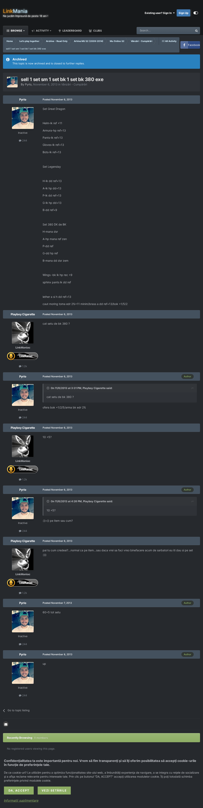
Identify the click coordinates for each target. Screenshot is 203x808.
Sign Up (183, 13)
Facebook (194, 44)
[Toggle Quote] (48, 388)
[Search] (196, 30)
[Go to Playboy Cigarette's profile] (23, 333)
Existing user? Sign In (159, 13)
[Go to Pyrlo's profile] (12, 82)
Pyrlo (28, 84)
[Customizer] (196, 12)
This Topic (182, 30)
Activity (42, 30)
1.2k (24, 366)
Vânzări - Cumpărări (74, 84)
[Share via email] (6, 724)
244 (24, 140)
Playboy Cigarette (23, 314)
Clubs (97, 30)
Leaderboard (72, 30)
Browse (16, 30)
